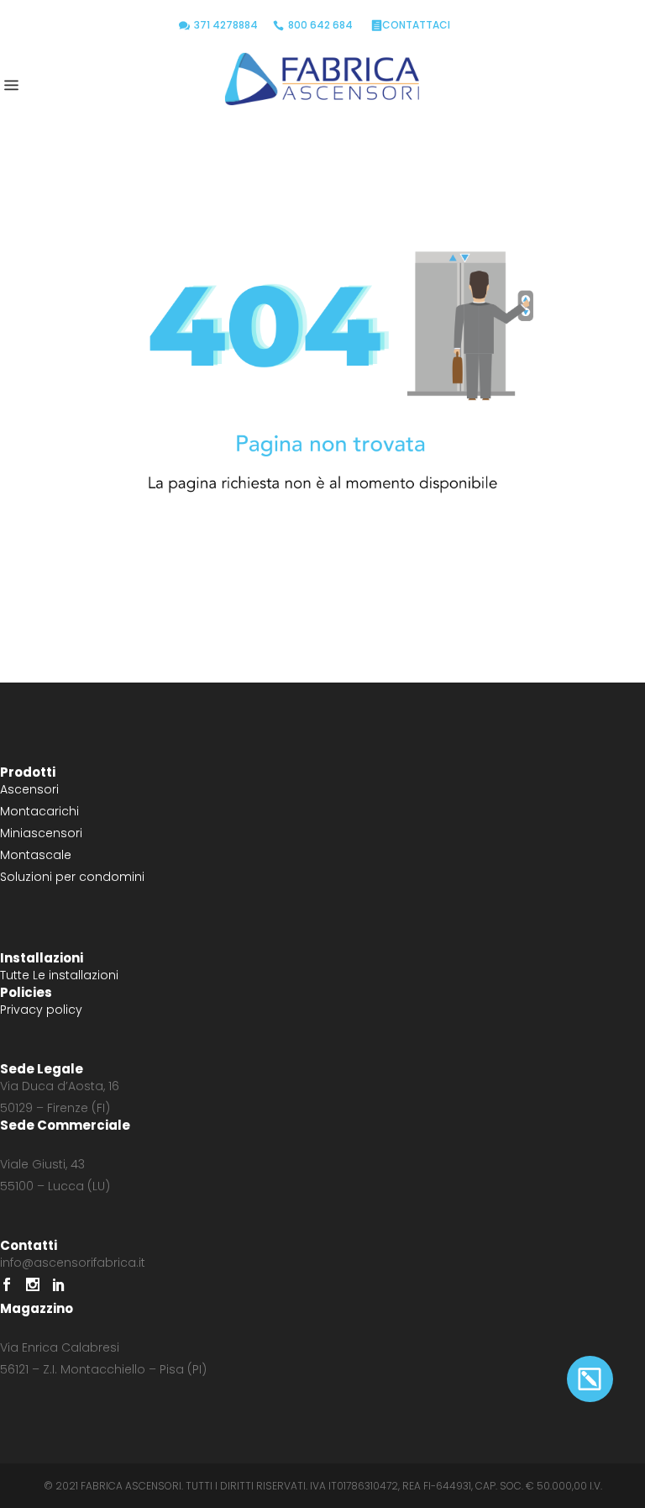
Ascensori (29, 789)
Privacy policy (41, 1009)
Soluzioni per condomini (72, 876)
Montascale (35, 854)
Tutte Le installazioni (59, 975)
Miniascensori (41, 833)
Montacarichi (39, 811)
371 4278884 (226, 25)
